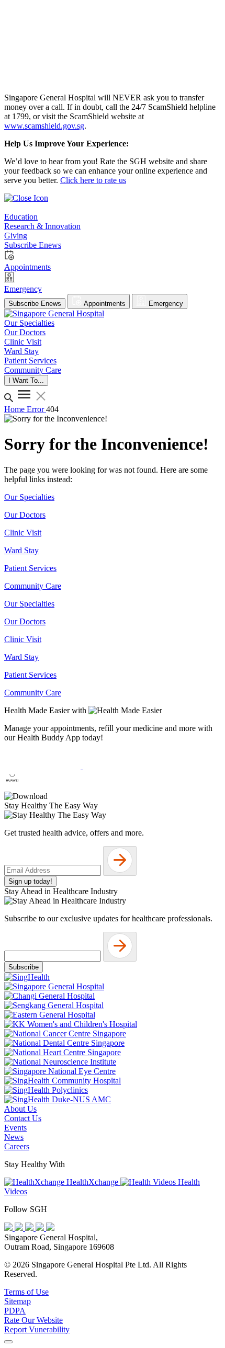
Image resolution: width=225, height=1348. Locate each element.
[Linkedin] (50, 1228)
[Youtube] (20, 1228)
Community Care (32, 585)
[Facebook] (9, 1228)
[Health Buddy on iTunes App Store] (43, 766)
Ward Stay (21, 550)
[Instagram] (30, 1228)
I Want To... (26, 380)
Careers (16, 1146)
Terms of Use (26, 1291)
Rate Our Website (33, 1320)
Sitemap (17, 1301)
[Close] (8, 1341)
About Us (20, 1108)
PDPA (15, 1310)
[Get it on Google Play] (121, 766)
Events (15, 1127)
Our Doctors (25, 514)
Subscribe (23, 967)
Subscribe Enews (34, 303)
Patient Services (30, 568)
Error (36, 409)
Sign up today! (30, 881)
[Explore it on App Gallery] (42, 786)
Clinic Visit (22, 532)
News (14, 1137)
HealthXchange (92, 1182)
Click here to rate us (93, 180)
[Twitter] (41, 1228)
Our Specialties (29, 497)
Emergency (165, 303)
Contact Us (22, 1118)
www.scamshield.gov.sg (44, 125)
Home (15, 409)
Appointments (104, 303)
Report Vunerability (37, 1329)
